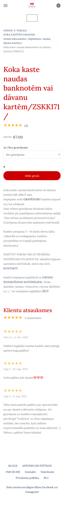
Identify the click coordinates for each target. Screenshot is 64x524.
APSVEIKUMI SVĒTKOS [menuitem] (37, 465)
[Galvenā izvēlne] (5, 5)
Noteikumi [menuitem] (47, 472)
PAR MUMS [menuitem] (13, 472)
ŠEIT (45, 291)
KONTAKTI (10, 268)
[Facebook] (28, 506)
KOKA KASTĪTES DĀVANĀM (19, 34)
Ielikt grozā (32, 175)
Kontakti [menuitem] (30, 472)
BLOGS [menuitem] (12, 465)
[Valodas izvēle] (58, 5)
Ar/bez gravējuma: (15, 147)
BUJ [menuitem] (46, 478)
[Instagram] (35, 506)
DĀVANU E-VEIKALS (15, 30)
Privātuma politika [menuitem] (27, 478)
